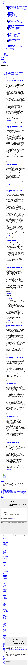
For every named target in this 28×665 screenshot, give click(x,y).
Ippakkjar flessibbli (14, 493)
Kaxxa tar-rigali (11, 45)
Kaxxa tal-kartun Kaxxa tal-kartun (15, 46)
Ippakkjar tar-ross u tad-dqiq (14, 33)
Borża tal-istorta (11, 14)
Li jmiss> (4, 471)
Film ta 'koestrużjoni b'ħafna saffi (15, 22)
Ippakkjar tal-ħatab (12, 35)
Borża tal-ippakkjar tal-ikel (13, 7)
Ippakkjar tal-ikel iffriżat (13, 29)
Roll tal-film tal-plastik (13, 40)
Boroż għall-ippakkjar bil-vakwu (15, 21)
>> (6, 471)
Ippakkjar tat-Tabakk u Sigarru (14, 32)
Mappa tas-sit (9, 490)
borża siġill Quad (11, 15)
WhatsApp (3, 57)
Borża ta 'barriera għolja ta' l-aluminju (16, 19)
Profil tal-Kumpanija (10, 48)
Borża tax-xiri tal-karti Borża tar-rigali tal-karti (17, 43)
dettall (10, 120)
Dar (4, 3)
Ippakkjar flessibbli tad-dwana (12, 23)
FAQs (4, 54)
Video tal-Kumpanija (10, 49)
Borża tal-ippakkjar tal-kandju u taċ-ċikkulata (17, 9)
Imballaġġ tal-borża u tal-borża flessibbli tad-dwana (16, 6)
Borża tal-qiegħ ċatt (12, 18)
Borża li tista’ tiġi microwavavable (15, 16)
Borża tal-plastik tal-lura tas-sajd (14, 27)
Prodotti (4, 5)
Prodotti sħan (3, 490)
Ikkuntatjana (5, 55)
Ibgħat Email (3, 497)
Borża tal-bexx (11, 13)
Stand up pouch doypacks (13, 20)
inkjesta (7, 120)
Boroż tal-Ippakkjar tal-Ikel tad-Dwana (15, 492)
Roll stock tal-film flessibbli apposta (13, 39)
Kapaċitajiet (8, 50)
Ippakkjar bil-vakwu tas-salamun (15, 30)
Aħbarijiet (5, 53)
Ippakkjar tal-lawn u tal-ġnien (14, 28)
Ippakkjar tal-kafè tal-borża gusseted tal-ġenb (17, 8)
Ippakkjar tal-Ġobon (12, 34)
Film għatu (10, 41)
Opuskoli (5, 52)
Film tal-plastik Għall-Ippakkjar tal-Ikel (9, 491)
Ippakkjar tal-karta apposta (11, 42)
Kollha (7, 68)
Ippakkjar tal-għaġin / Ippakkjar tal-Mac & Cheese (15, 127)
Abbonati (2, 481)
